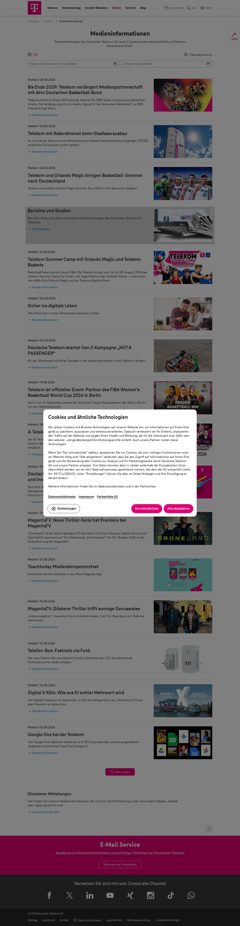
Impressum (86, 497)
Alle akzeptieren (178, 509)
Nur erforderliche (146, 509)
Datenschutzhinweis (62, 497)
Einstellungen (66, 509)
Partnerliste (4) (107, 497)
